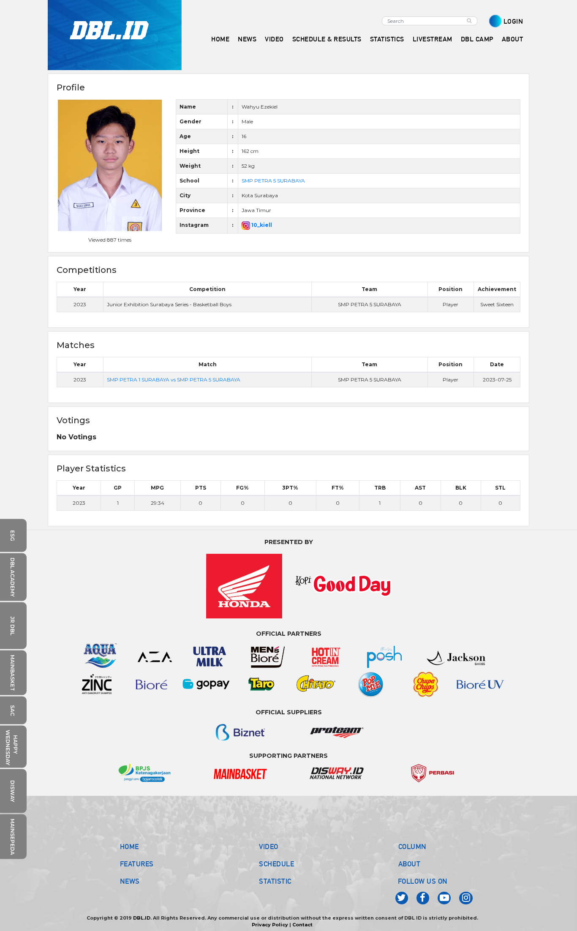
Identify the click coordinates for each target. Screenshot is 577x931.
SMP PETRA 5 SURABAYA (273, 180)
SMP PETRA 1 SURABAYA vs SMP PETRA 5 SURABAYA (173, 379)
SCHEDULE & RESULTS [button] (327, 39)
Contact (302, 925)
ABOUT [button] (512, 39)
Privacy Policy (270, 925)
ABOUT (409, 864)
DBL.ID (141, 918)
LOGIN (513, 21)
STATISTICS (387, 39)
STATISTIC (275, 881)
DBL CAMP (477, 39)
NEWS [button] (247, 39)
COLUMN (412, 846)
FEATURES (137, 864)
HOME (220, 39)
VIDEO (274, 39)
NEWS (130, 881)
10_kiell (261, 225)
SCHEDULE (276, 864)
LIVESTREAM (432, 39)
